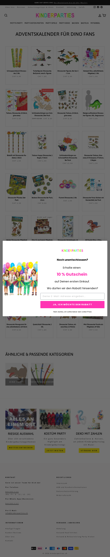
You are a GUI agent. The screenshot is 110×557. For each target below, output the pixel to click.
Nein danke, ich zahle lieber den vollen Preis (72, 311)
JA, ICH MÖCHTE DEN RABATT (72, 304)
